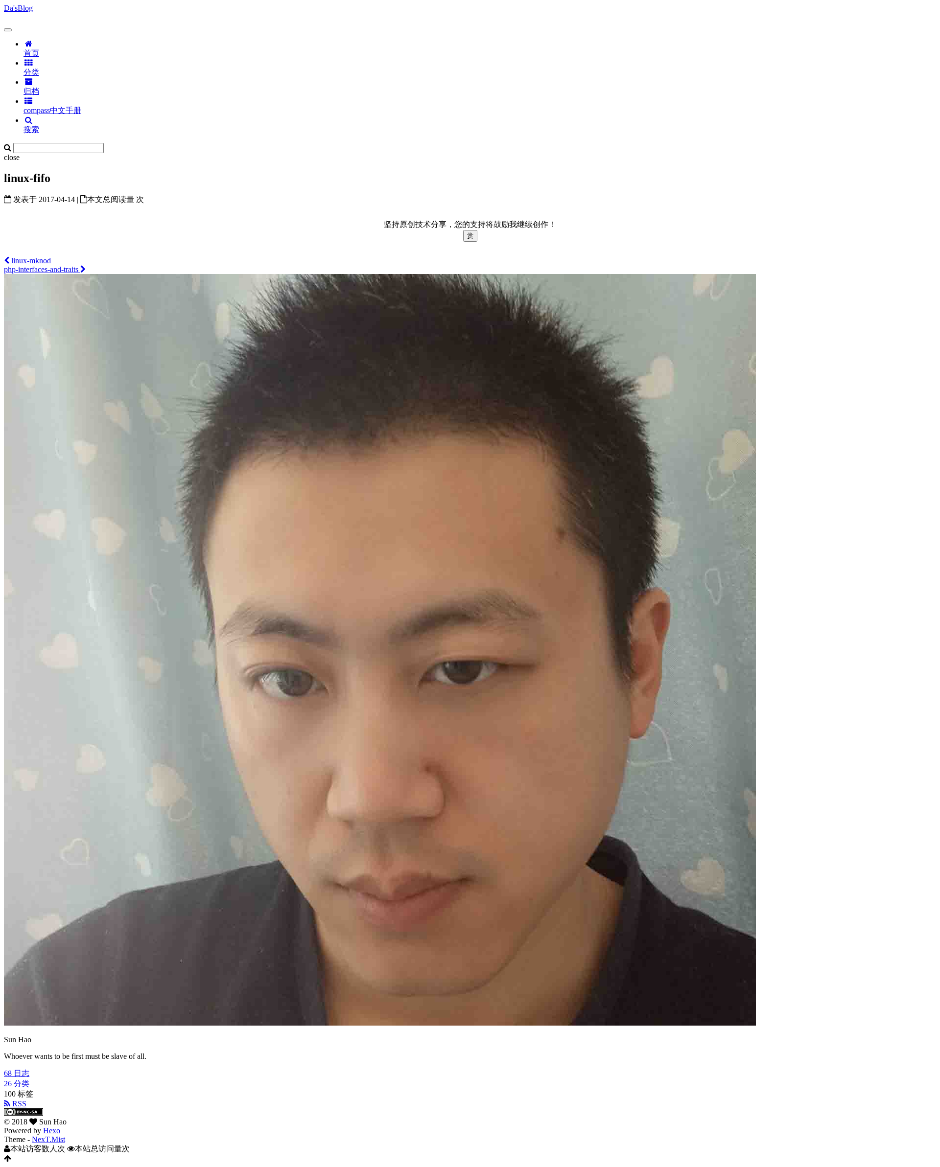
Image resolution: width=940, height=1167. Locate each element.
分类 (31, 72)
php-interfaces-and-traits (42, 269)
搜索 (31, 129)
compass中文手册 (52, 110)
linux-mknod (30, 260)
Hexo (51, 1130)
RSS (18, 1103)
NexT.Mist (48, 1139)
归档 (31, 91)
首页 (31, 53)
